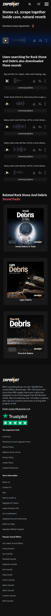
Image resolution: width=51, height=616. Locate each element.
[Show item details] (46, 40)
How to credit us (9, 498)
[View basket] (38, 4)
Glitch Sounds (8, 590)
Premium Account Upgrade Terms (16, 442)
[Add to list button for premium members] (41, 40)
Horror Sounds (8, 580)
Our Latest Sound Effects (12, 543)
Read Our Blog (8, 524)
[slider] (20, 40)
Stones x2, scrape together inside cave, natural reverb (24, 14)
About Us (6, 482)
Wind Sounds (7, 601)
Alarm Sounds (8, 585)
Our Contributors (9, 513)
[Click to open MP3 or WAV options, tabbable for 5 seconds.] (34, 40)
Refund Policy (8, 447)
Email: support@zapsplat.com (16, 409)
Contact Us (6, 487)
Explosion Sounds (9, 564)
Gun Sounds (7, 554)
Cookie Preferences (10, 468)
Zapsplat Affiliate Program (13, 529)
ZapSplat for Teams (10, 503)
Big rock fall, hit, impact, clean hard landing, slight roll (27, 74)
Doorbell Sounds (9, 559)
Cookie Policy (7, 462)
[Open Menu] (47, 4)
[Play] (6, 40)
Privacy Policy (7, 457)
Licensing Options (25, 87)
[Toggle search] (29, 4)
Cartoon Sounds (9, 595)
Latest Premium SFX (10, 508)
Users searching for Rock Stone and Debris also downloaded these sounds (24, 61)
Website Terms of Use (11, 452)
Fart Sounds (7, 569)
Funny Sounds (8, 548)
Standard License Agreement (16, 26)
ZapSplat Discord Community (14, 519)
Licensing (6, 436)
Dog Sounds (7, 575)
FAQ (4, 492)
